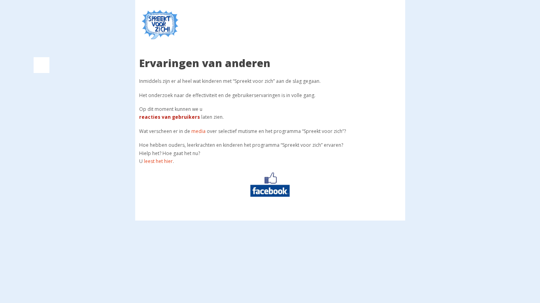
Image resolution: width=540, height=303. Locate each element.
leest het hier (158, 161)
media (198, 131)
